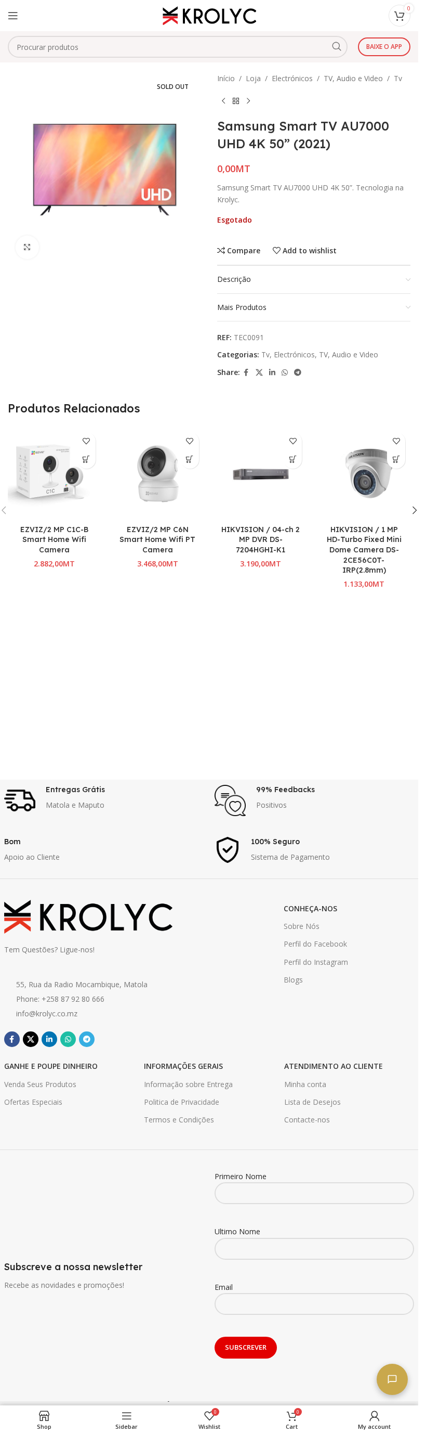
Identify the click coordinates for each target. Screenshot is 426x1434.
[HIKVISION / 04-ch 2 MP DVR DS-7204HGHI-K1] (261, 473)
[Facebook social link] (246, 373)
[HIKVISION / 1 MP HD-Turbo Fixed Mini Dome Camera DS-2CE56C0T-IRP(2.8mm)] (363, 473)
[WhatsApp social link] (284, 373)
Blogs (293, 980)
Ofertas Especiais (33, 1102)
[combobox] (178, 47)
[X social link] (259, 373)
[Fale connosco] (392, 1379)
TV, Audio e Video (353, 78)
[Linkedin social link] (272, 373)
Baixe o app (384, 46)
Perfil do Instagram (316, 962)
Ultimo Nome (237, 1231)
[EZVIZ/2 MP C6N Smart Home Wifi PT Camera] (157, 473)
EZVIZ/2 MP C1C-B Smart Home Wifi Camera (54, 539)
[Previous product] (223, 101)
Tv (398, 78)
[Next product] (248, 101)
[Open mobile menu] (13, 15)
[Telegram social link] (297, 373)
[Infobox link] (104, 800)
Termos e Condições (179, 1120)
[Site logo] (209, 15)
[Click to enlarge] (27, 247)
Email (224, 1287)
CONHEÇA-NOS (310, 908)
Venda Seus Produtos (40, 1084)
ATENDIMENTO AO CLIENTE (333, 1066)
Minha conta (305, 1084)
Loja (253, 78)
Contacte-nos (307, 1120)
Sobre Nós (302, 926)
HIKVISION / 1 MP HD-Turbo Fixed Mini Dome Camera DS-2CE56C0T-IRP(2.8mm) (364, 550)
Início (226, 78)
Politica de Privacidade (181, 1102)
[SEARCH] (337, 47)
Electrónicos (292, 78)
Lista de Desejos (312, 1102)
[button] (86, 459)
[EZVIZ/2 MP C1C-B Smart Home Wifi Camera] (54, 473)
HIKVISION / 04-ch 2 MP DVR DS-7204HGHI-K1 (260, 539)
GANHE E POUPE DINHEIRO (51, 1066)
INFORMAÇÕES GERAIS (183, 1066)
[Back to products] (236, 101)
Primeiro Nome (241, 1176)
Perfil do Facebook (315, 944)
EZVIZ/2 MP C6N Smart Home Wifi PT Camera (157, 539)
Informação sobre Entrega (188, 1084)
